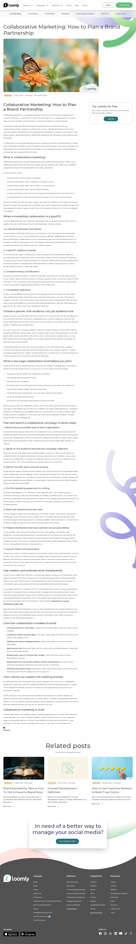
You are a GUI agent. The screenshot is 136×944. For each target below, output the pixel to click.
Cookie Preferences (39, 920)
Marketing (65, 13)
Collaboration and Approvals (76, 897)
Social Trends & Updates (85, 13)
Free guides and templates (119, 894)
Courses (113, 882)
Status (113, 901)
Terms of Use (37, 894)
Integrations (41, 5)
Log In (108, 5)
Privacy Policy (37, 897)
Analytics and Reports (73, 905)
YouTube (93, 897)
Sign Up (111, 119)
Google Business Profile (97, 905)
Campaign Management (74, 901)
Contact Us (114, 905)
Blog (76, 5)
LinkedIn (92, 890)
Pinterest (93, 901)
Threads (92, 909)
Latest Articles (121, 13)
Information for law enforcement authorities (47, 901)
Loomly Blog (15, 14)
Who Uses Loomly (72, 882)
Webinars (113, 890)
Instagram (93, 886)
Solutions (26, 5)
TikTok (92, 894)
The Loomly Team (40, 95)
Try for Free (124, 5)
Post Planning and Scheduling (76, 890)
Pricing (68, 5)
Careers (35, 890)
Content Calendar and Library (76, 894)
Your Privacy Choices (39, 917)
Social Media (50, 13)
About (85, 5)
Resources (55, 5)
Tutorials (113, 886)
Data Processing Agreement (42, 905)
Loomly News (33, 13)
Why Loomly (71, 886)
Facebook (93, 882)
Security (35, 909)
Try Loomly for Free (67, 841)
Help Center (114, 897)
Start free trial (115, 909)
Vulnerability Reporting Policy (42, 913)
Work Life (105, 13)
